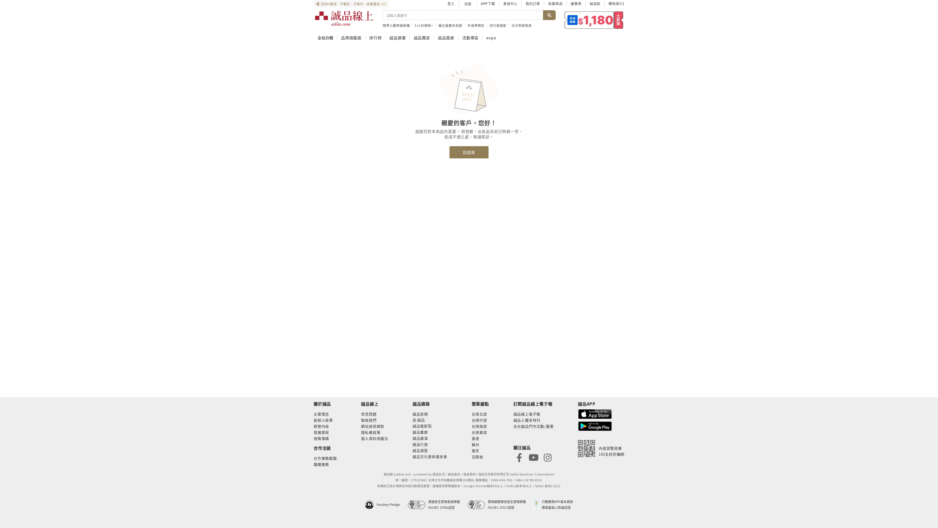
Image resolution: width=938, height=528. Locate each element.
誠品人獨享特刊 (527, 420)
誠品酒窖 (420, 450)
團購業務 (321, 464)
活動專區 (470, 38)
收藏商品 (555, 3)
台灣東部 (479, 432)
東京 (476, 450)
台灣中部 (479, 420)
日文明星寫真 (522, 25)
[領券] (594, 20)
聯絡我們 (368, 420)
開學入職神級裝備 (396, 25)
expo (491, 38)
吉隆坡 (477, 456)
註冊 (467, 3)
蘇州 (476, 444)
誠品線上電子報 (527, 414)
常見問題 (368, 414)
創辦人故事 (323, 420)
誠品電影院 (422, 426)
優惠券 (576, 3)
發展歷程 (321, 432)
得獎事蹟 (321, 438)
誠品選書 (397, 38)
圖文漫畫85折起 (450, 25)
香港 (476, 438)
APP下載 (488, 3)
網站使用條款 (372, 426)
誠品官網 (420, 414)
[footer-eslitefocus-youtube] (533, 457)
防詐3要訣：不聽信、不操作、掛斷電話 (354, 3)
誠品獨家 (422, 38)
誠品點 (595, 3)
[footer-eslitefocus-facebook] (519, 457)
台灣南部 (479, 426)
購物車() (616, 3)
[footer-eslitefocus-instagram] (548, 457)
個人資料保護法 (374, 438)
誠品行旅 (420, 444)
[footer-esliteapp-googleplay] (595, 425)
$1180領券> (424, 25)
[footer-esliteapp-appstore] (595, 413)
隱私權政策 (370, 432)
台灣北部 (479, 414)
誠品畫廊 (446, 38)
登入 (451, 3)
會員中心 (510, 3)
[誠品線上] (344, 18)
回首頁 (469, 152)
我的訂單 (533, 3)
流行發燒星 (498, 25)
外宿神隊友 (476, 25)
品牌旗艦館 (351, 38)
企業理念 (321, 414)
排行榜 (375, 38)
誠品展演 (420, 438)
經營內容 (321, 426)
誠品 (420, 419)
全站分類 (325, 38)
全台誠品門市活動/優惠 (533, 426)
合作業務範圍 (325, 458)
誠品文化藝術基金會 (430, 456)
